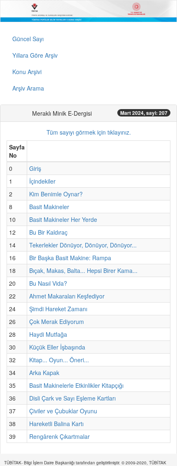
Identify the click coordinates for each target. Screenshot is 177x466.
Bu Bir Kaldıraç (48, 232)
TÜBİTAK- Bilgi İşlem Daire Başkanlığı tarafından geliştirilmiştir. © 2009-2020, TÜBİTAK (85, 463)
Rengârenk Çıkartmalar (59, 436)
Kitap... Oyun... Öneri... (59, 360)
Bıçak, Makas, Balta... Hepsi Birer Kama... (83, 270)
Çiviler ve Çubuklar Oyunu (63, 411)
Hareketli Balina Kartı (56, 423)
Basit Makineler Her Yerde (63, 219)
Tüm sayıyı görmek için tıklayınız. (89, 132)
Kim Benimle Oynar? (56, 194)
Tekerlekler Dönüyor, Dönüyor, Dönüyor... (83, 245)
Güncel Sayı (28, 39)
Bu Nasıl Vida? (48, 283)
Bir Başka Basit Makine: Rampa (70, 258)
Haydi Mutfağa (48, 334)
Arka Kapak (44, 372)
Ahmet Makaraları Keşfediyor (67, 296)
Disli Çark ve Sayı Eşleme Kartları (72, 398)
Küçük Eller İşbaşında (57, 347)
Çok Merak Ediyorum (56, 321)
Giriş (35, 168)
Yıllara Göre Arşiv (35, 55)
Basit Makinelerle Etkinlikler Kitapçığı (76, 385)
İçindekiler (42, 181)
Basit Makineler (49, 207)
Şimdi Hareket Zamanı (58, 309)
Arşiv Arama (28, 88)
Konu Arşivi (27, 72)
